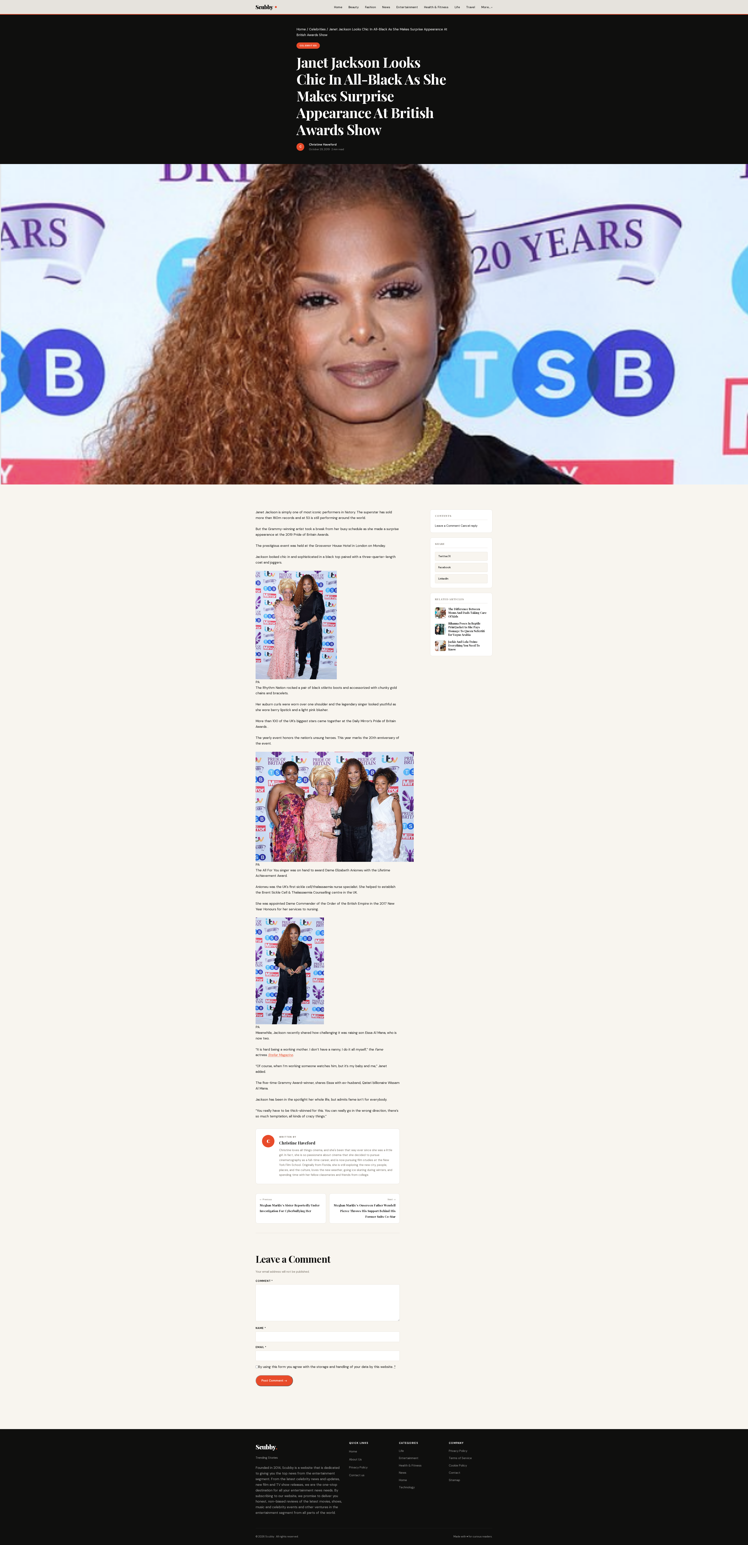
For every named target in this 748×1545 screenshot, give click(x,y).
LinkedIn (443, 578)
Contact (454, 1473)
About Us (355, 1459)
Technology (407, 1487)
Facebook (444, 567)
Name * (261, 1328)
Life (457, 7)
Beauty (353, 7)
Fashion (370, 7)
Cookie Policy (458, 1465)
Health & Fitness (436, 7)
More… (486, 7)
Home (338, 7)
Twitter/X (444, 556)
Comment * (264, 1281)
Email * (261, 1347)
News (386, 7)
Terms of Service (460, 1458)
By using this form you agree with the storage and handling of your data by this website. (327, 1367)
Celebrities (317, 29)
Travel (470, 7)
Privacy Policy (358, 1467)
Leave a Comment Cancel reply (456, 526)
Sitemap (454, 1480)
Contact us (356, 1475)
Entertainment (407, 7)
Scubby (264, 7)
